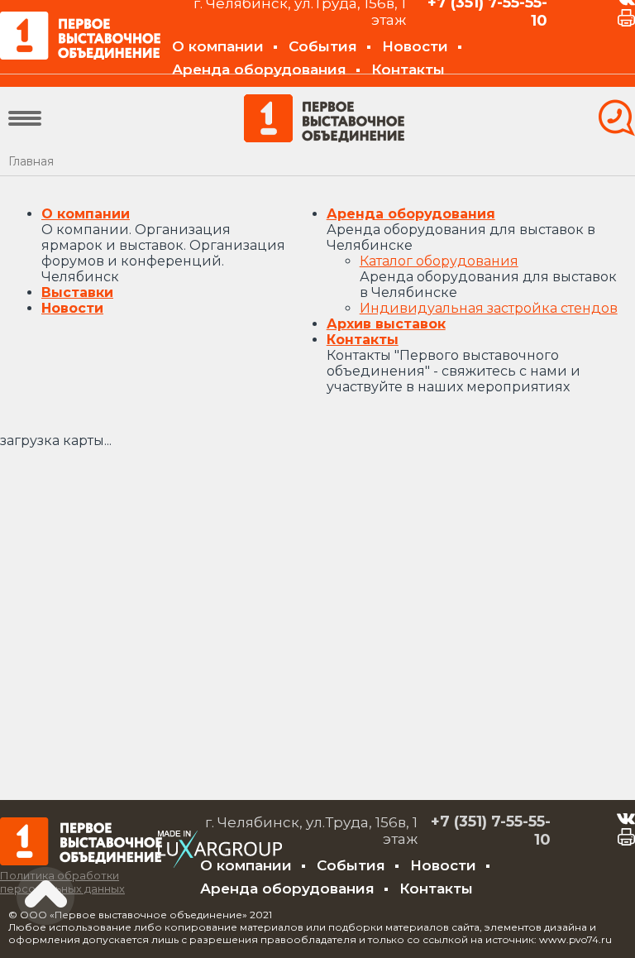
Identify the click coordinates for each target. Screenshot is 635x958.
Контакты (408, 69)
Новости (415, 46)
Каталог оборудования (439, 261)
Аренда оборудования (259, 69)
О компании (218, 46)
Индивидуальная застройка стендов (489, 308)
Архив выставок (386, 324)
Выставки (77, 292)
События (323, 46)
